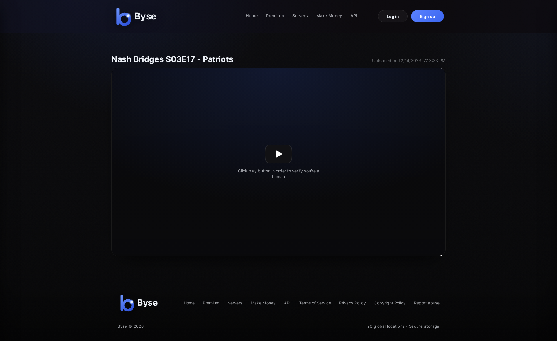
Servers (300, 15)
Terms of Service (315, 302)
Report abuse (427, 302)
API (353, 15)
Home (252, 15)
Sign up (427, 16)
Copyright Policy (390, 302)
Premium (275, 15)
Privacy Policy (352, 302)
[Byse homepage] (137, 16)
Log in (393, 16)
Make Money (329, 15)
